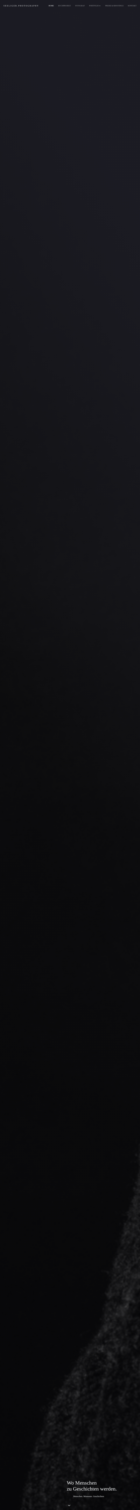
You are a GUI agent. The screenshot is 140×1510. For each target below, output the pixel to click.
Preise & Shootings (114, 6)
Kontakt (132, 6)
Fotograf (80, 6)
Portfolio (94, 6)
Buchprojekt (64, 6)
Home (51, 6)
